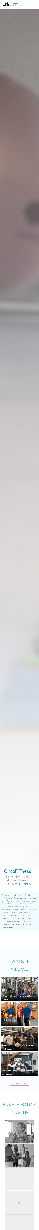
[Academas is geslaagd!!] (19, 1025)
